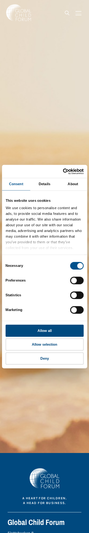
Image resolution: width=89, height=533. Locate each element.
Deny (44, 358)
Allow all (44, 331)
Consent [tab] (16, 184)
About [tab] (73, 184)
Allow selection (44, 345)
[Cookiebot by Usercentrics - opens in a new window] (63, 171)
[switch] (77, 280)
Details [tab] (44, 184)
